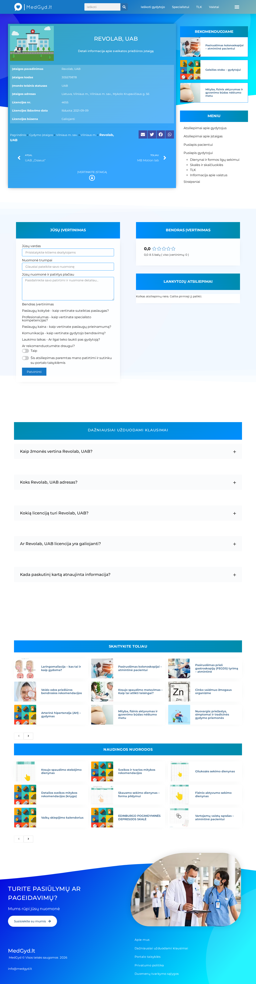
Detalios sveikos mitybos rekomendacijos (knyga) (59, 794)
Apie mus (142, 940)
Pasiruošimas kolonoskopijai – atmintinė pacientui (224, 47)
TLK (199, 7)
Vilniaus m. (88, 135)
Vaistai (214, 7)
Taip (34, 351)
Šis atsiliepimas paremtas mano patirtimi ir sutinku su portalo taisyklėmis (71, 360)
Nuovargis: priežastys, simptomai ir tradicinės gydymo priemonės (212, 714)
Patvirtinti (34, 372)
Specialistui (180, 7)
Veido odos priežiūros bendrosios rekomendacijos (61, 691)
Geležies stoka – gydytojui (223, 69)
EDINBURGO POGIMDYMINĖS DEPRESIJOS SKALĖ (139, 817)
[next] (28, 736)
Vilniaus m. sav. (67, 135)
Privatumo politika (149, 965)
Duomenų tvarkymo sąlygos (157, 974)
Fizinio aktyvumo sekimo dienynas (213, 794)
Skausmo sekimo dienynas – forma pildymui (139, 794)
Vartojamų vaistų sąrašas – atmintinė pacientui (214, 817)
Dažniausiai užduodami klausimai (161, 948)
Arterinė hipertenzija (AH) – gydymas (61, 714)
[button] (237, 7)
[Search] (124, 7)
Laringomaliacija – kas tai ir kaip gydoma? (61, 668)
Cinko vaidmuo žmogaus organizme (213, 691)
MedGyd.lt (21, 951)
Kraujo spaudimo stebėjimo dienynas (61, 771)
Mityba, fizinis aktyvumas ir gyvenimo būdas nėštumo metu (224, 92)
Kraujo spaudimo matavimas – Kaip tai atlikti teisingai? (140, 691)
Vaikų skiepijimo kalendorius (62, 817)
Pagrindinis (18, 135)
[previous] (19, 736)
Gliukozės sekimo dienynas (215, 771)
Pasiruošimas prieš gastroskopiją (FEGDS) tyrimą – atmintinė (216, 668)
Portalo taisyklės (148, 957)
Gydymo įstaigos (41, 135)
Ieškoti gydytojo (153, 7)
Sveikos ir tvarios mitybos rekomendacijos (136, 771)
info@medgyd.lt (20, 969)
